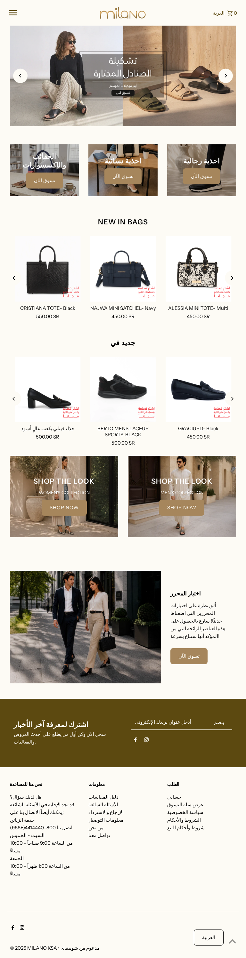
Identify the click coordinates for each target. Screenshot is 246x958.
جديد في (123, 342)
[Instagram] (146, 741)
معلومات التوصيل (105, 820)
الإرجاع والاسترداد (106, 812)
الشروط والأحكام (184, 820)
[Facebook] (135, 741)
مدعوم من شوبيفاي (80, 948)
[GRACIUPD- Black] (198, 389)
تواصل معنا (99, 835)
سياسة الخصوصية (185, 812)
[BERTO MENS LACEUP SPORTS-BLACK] (123, 389)
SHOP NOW (64, 507)
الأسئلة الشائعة (103, 804)
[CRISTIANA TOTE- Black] (47, 269)
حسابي (174, 797)
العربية (208, 937)
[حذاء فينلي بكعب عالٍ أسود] (47, 389)
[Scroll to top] (232, 941)
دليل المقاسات (103, 797)
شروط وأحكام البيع (186, 828)
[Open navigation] (51, 13)
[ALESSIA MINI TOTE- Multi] (198, 269)
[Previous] (20, 75)
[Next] (225, 75)
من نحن (95, 828)
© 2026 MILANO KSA (34, 948)
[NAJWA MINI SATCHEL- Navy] (123, 269)
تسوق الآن (44, 180)
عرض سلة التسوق (185, 804)
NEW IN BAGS (123, 222)
